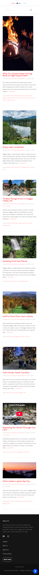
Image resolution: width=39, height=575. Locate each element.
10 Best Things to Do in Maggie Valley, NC (18, 199)
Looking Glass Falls (23, 281)
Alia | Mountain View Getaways (16, 78)
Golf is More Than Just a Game (18, 316)
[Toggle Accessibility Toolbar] (35, 571)
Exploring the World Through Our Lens (19, 428)
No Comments (6, 206)
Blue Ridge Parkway (17, 95)
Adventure (8, 95)
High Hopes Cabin (27, 95)
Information (15, 392)
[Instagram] (8, 536)
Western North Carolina (9, 100)
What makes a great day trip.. (17, 481)
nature (13, 452)
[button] (31, 10)
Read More (12, 91)
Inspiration (15, 281)
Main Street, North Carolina (16, 372)
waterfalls (26, 452)
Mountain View (14, 98)
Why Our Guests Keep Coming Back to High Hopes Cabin (17, 74)
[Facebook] (4, 536)
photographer (19, 452)
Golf (13, 336)
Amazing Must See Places (15, 261)
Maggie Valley (6, 98)
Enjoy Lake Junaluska (13, 147)
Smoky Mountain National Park (27, 98)
